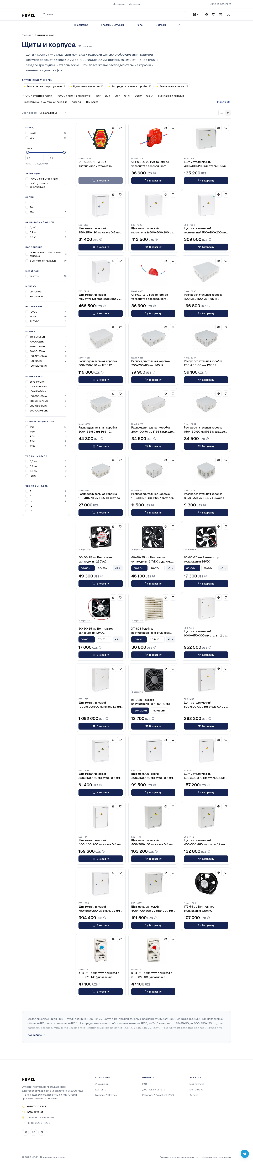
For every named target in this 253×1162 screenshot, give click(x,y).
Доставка (119, 4)
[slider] (27, 152)
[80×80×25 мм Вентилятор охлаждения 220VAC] (100, 537)
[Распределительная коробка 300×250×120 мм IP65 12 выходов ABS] (100, 338)
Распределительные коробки (131, 86)
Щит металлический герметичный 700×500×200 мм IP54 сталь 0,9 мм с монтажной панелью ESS (99, 297)
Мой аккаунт (196, 1084)
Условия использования (216, 1157)
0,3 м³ (149, 95)
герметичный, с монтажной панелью (45, 102)
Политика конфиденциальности (179, 1157)
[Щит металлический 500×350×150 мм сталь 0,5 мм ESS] (153, 751)
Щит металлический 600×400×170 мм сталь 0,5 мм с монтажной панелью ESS (205, 776)
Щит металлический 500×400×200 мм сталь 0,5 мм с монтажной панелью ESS (99, 842)
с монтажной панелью (170, 95)
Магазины (134, 4)
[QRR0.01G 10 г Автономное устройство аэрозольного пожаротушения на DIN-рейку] (153, 272)
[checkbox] (26, 133)
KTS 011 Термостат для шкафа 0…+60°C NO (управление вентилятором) (98, 975)
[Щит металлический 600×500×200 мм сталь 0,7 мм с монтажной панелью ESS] (206, 679)
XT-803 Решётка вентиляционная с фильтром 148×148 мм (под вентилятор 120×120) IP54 (150, 631)
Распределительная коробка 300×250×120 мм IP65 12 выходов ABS (97, 363)
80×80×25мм (37, 346)
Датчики (160, 24)
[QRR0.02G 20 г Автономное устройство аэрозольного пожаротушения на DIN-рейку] (153, 139)
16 (31, 510)
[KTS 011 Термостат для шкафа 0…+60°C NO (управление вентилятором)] (100, 950)
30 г (117, 95)
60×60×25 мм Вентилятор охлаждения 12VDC (95, 631)
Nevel (33, 133)
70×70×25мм (37, 341)
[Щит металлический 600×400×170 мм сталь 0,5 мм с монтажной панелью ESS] (206, 751)
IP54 (32, 436)
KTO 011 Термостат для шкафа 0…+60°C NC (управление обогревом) (151, 975)
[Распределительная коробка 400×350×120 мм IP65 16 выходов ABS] (206, 272)
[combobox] (113, 14)
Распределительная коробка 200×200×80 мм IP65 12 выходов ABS (203, 363)
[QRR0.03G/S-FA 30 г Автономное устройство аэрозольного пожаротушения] (100, 139)
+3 (116, 568)
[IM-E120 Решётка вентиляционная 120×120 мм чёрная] (153, 679)
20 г (107, 95)
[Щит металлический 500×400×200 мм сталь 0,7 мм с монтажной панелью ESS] (153, 884)
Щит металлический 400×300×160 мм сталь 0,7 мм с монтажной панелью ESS (205, 842)
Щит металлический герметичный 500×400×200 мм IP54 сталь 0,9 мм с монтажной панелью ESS (205, 231)
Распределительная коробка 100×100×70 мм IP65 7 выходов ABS (152, 496)
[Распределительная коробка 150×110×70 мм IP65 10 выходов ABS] (100, 471)
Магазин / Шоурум (106, 1095)
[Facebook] (41, 1132)
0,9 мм (33, 471)
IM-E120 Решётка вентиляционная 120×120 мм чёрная (150, 702)
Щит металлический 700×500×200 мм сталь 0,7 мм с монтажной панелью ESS (100, 909)
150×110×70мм (38, 391)
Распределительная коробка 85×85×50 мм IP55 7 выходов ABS (204, 496)
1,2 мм (33, 475)
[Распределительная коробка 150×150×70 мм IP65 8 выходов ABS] (206, 404)
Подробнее (35, 1035)
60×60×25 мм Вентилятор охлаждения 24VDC (201, 559)
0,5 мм (33, 461)
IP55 (32, 446)
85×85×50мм (37, 381)
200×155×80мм (39, 405)
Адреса (193, 1095)
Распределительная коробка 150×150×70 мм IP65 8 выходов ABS (205, 430)
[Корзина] (220, 14)
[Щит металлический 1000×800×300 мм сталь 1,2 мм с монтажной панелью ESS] (100, 679)
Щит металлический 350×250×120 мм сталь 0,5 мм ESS (99, 231)
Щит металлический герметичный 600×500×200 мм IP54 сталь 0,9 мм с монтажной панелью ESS (152, 231)
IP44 (32, 441)
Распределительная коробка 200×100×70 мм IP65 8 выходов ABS (152, 430)
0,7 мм (33, 466)
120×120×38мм (38, 365)
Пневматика (81, 24)
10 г (98, 95)
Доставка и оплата (153, 1089)
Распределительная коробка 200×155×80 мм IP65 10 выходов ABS (97, 430)
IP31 (32, 426)
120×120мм (36, 360)
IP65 (32, 431)
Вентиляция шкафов (174, 86)
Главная (26, 35)
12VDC (33, 311)
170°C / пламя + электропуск (74, 95)
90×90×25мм (37, 351)
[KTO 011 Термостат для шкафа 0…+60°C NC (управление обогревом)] (153, 950)
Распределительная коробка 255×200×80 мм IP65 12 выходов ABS (150, 363)
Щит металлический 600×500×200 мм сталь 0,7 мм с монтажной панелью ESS (206, 705)
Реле (139, 24)
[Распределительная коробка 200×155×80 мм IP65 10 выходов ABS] (100, 404)
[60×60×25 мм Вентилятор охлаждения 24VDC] (206, 537)
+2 (169, 639)
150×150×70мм (38, 396)
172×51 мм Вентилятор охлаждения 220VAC (199, 909)
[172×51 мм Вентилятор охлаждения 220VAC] (206, 884)
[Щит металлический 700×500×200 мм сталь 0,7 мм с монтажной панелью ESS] (100, 884)
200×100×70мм (39, 401)
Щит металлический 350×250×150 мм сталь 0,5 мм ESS (99, 776)
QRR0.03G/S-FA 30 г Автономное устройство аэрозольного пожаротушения (98, 164)
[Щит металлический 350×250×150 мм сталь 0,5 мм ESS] (100, 751)
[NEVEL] (28, 14)
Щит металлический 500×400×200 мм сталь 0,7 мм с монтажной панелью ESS (153, 909)
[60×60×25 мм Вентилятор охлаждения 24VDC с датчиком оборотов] (153, 537)
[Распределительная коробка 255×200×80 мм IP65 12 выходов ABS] (153, 338)
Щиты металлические (88, 86)
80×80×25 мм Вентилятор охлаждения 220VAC (95, 559)
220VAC (34, 321)
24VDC (34, 316)
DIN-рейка (92, 102)
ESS (32, 137)
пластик (77, 102)
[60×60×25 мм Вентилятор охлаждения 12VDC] (100, 608)
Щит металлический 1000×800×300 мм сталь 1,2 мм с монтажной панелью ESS (99, 705)
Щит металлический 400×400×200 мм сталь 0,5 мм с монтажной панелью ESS (205, 164)
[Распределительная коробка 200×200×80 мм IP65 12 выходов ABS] (206, 338)
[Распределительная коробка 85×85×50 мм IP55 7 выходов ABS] (206, 471)
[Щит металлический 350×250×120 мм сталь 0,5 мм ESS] (100, 205)
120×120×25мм (38, 356)
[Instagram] (33, 1132)
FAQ (144, 1084)
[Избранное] (213, 14)
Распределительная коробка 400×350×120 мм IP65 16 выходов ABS (203, 297)
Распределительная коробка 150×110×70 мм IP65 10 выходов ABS (100, 496)
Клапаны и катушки (112, 24)
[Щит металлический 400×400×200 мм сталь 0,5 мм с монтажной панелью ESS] (206, 139)
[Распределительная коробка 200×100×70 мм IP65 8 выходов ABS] (153, 404)
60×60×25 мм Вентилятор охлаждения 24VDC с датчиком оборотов (152, 560)
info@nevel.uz (35, 1111)
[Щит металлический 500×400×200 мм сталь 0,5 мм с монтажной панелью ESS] (100, 817)
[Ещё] (179, 25)
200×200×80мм (39, 410)
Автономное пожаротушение (46, 86)
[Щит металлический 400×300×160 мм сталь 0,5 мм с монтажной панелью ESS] (153, 817)
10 (31, 500)
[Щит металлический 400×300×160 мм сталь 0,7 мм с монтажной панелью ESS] (206, 817)
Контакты (100, 1089)
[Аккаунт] (228, 14)
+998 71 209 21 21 (220, 4)
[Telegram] (25, 1132)
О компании (102, 1084)
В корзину (103, 180)
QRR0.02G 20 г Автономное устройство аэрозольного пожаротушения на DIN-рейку (151, 164)
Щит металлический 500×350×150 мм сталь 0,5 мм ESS (152, 776)
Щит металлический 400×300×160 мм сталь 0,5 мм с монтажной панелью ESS (153, 842)
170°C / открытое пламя (37, 95)
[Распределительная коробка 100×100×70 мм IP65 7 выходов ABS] (153, 471)
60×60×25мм (37, 336)
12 (31, 505)
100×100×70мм (38, 386)
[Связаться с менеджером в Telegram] (245, 1154)
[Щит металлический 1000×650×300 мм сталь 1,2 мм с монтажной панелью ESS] (206, 608)
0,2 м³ (138, 95)
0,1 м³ (127, 95)
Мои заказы (196, 1089)
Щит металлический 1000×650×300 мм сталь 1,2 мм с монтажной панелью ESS (205, 634)
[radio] (221, 113)
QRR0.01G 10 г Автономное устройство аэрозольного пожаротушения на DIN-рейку (151, 297)
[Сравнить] (206, 14)
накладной (36, 296)
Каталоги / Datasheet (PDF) (158, 1095)
